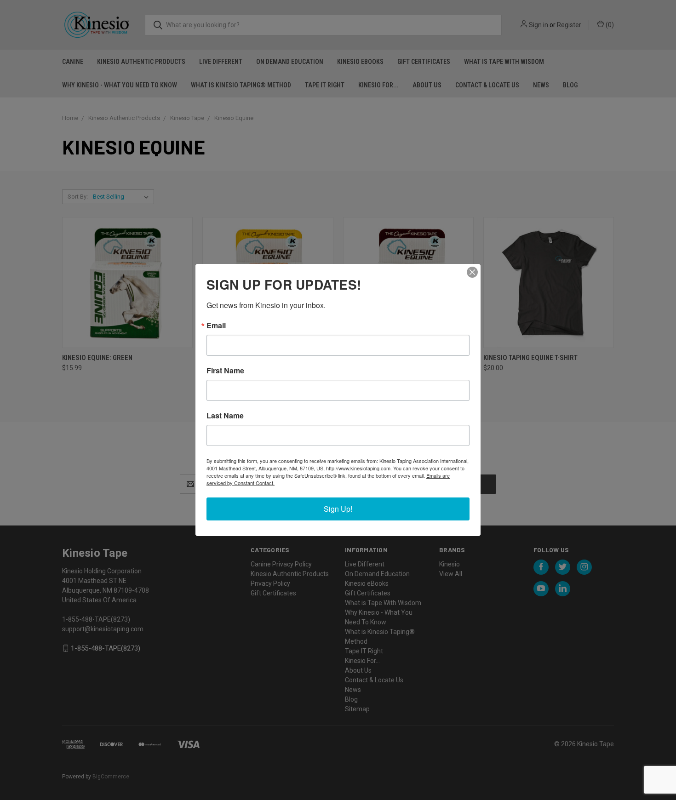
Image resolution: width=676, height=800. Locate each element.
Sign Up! (338, 508)
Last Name (225, 415)
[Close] (472, 272)
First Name (225, 370)
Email (216, 325)
